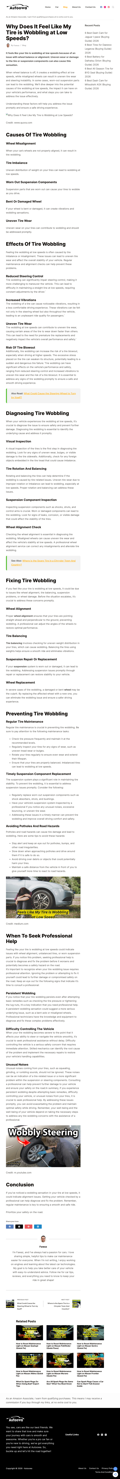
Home (48, 7)
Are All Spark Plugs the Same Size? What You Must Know (60, 1382)
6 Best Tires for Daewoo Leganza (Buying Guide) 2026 (98, 48)
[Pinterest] (109, 7)
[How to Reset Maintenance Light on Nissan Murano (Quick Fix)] (60, 1360)
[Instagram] (105, 7)
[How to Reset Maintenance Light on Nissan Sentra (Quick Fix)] (90, 1332)
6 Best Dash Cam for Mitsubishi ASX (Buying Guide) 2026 (98, 84)
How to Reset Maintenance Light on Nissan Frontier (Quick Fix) (89, 1373)
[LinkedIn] (38, 1227)
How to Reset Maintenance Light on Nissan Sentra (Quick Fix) (89, 1345)
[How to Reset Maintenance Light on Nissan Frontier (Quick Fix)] (90, 1360)
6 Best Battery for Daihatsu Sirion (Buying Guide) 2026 (98, 60)
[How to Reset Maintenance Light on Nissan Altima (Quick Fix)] (29, 1360)
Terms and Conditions (104, 1472)
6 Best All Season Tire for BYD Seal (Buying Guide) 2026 (99, 72)
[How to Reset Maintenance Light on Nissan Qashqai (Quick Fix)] (29, 1332)
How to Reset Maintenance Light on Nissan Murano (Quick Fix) (59, 1373)
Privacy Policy (108, 1468)
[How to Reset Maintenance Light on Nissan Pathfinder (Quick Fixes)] (60, 1332)
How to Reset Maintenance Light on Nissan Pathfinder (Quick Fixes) (59, 1345)
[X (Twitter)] (19, 1227)
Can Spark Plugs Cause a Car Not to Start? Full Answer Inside (90, 1383)
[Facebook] (101, 7)
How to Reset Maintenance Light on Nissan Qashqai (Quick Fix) (28, 1345)
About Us (76, 7)
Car (57, 7)
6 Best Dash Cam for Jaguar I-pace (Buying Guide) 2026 (97, 37)
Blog (65, 7)
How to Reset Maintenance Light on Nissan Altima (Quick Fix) (29, 1373)
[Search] (113, 7)
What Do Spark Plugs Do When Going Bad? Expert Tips (27, 1383)
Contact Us (90, 7)
